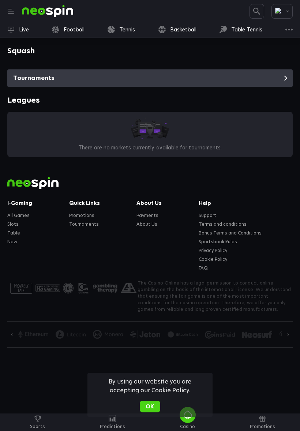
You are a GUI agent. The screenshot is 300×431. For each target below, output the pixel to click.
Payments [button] (147, 215)
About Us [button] (146, 224)
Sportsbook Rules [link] (218, 242)
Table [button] (13, 233)
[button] (187, 426)
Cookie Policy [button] (213, 259)
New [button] (12, 242)
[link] (47, 11)
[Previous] (11, 334)
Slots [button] (13, 224)
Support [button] (207, 215)
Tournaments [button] (84, 224)
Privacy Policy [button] (213, 250)
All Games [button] (18, 215)
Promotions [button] (81, 215)
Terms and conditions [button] (223, 224)
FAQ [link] (203, 268)
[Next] (288, 334)
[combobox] (282, 11)
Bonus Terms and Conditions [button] (230, 233)
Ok (150, 406)
